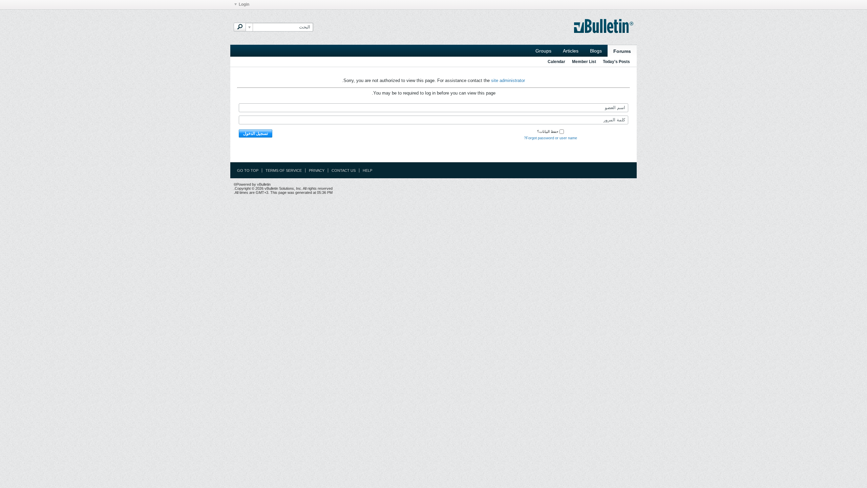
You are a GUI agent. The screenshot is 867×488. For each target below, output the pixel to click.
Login (244, 4)
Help (367, 170)
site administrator (508, 80)
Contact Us (344, 170)
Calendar (556, 61)
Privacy (316, 170)
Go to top (247, 170)
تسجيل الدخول (255, 133)
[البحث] (240, 27)
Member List (584, 61)
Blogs (596, 51)
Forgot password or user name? (550, 138)
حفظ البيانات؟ (547, 131)
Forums (622, 51)
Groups (543, 51)
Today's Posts (616, 61)
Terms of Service (284, 170)
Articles (570, 51)
